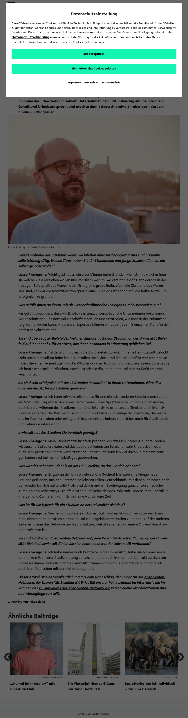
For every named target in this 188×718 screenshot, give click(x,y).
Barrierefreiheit (111, 83)
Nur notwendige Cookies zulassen (94, 68)
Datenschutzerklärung (30, 37)
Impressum (74, 83)
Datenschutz (91, 83)
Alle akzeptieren (94, 54)
